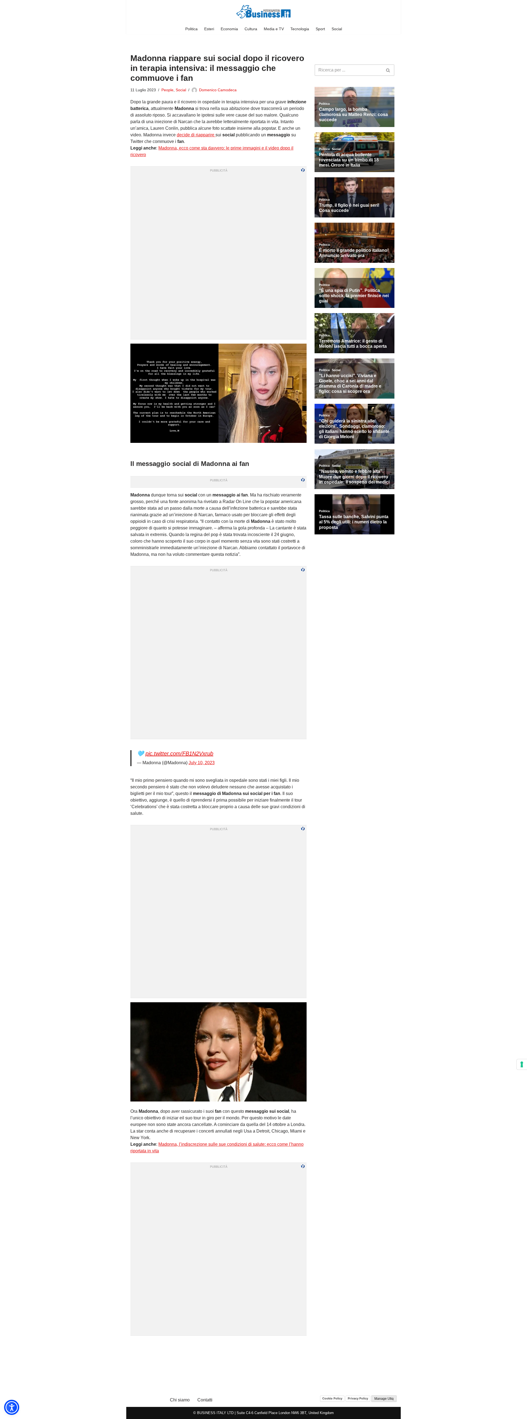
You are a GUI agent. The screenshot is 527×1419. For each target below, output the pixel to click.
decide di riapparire (196, 134)
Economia (229, 29)
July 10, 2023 (202, 762)
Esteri (209, 29)
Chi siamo (180, 1400)
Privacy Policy (358, 1398)
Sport (320, 29)
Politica (191, 29)
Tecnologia (299, 29)
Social (337, 29)
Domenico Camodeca (218, 90)
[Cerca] (388, 70)
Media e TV (274, 29)
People (167, 90)
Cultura (251, 29)
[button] (11, 1407)
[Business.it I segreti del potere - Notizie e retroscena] (263, 11)
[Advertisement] (218, 1347)
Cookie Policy (332, 1398)
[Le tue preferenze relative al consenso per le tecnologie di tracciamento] (522, 1064)
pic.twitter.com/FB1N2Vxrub (179, 753)
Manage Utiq (384, 1399)
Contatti (204, 1400)
